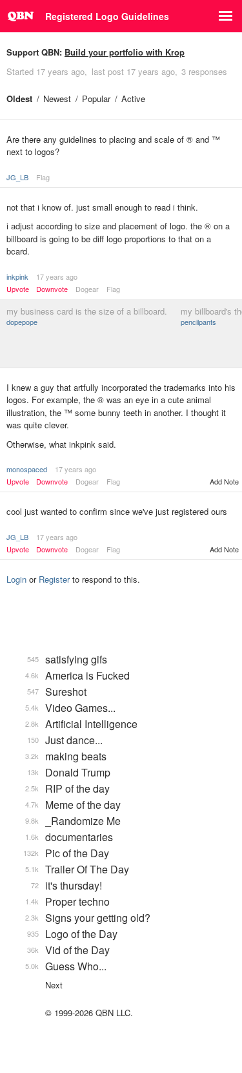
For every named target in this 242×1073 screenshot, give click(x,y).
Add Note (224, 481)
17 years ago (56, 276)
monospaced (26, 469)
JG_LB (17, 177)
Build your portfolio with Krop (125, 52)
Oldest (19, 98)
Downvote (52, 289)
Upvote (17, 289)
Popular (96, 98)
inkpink (17, 276)
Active (133, 98)
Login (16, 579)
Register (54, 579)
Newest (57, 98)
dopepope (21, 322)
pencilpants (198, 322)
